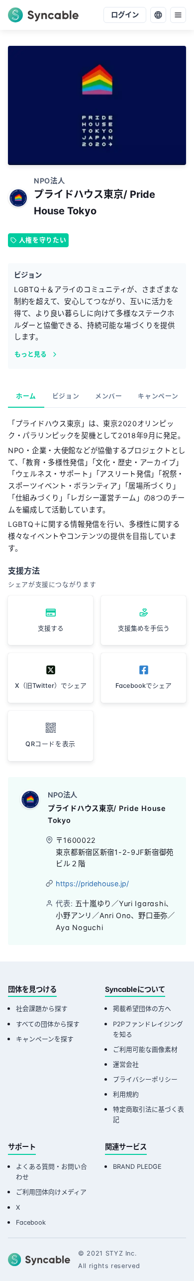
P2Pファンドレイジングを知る (148, 1029)
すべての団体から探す (48, 1024)
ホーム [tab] (26, 396)
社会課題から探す (42, 1008)
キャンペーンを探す (45, 1039)
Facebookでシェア (143, 685)
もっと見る (30, 354)
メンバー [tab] (108, 396)
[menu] (178, 15)
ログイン (125, 14)
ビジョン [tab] (66, 396)
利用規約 (126, 1094)
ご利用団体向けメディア (51, 1192)
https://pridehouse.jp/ (92, 883)
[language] (158, 15)
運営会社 (126, 1064)
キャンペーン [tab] (158, 396)
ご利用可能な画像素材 (145, 1049)
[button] (50, 736)
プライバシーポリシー (145, 1079)
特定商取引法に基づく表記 (148, 1114)
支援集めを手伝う (144, 628)
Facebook (31, 1222)
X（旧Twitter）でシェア (51, 685)
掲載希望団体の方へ (142, 1008)
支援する (51, 628)
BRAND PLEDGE (137, 1166)
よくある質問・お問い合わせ (51, 1172)
